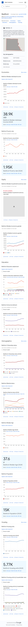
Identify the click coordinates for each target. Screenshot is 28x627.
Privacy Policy (19, 625)
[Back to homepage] (3, 2)
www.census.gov (6, 66)
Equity (19, 20)
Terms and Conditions (10, 625)
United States (20, 16)
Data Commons (8, 2)
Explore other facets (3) (7, 386)
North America (5, 18)
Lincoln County (8, 16)
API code (19, 124)
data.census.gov (14, 277)
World (10, 18)
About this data (14, 86)
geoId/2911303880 (22, 14)
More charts (23, 72)
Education (4, 22)
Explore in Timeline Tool (14, 219)
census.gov (8, 86)
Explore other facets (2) (7, 79)
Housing (20, 22)
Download (6, 256)
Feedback (21, 2)
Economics (12, 20)
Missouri (15, 16)
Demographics (12, 22)
